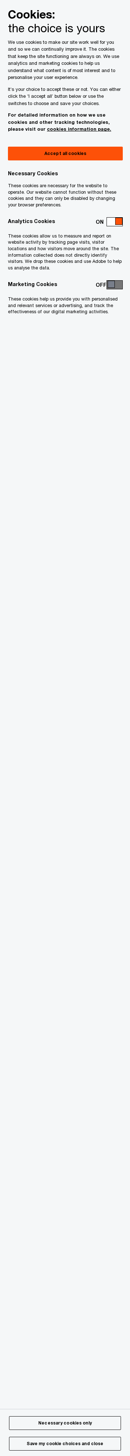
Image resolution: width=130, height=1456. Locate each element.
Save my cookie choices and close (65, 1443)
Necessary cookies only (65, 1423)
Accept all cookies (65, 153)
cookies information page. (79, 129)
